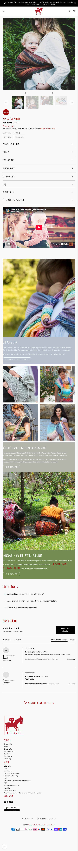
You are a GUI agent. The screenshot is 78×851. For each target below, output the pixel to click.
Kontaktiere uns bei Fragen (17, 359)
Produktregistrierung (11, 785)
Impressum (8, 771)
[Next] (51, 93)
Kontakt (7, 788)
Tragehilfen (8, 744)
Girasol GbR (31, 825)
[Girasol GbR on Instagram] (10, 802)
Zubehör (7, 746)
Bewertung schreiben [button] (65, 629)
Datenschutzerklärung (12, 773)
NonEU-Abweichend (47, 128)
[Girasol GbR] (39, 11)
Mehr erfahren (11, 467)
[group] (13, 628)
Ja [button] (48, 659)
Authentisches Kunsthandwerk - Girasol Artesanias (23, 793)
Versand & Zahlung (11, 776)
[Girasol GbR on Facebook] (7, 802)
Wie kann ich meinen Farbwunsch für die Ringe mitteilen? (32, 601)
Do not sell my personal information (17, 781)
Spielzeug (7, 759)
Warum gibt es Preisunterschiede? (22, 607)
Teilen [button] (57, 659)
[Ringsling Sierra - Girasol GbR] (39, 54)
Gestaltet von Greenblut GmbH (45, 825)
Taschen (7, 754)
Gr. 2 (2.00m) (19, 137)
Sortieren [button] (6, 639)
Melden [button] (52, 659)
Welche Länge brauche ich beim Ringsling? (25, 594)
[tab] (59, 640)
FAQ (5, 778)
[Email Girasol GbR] (5, 802)
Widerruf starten (10, 790)
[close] (75, 3)
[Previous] (26, 93)
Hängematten (9, 751)
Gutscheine (8, 756)
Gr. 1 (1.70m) (8, 137)
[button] (39, 123)
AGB (6, 768)
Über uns (7, 766)
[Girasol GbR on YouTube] (12, 802)
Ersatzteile (8, 749)
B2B (5, 783)
